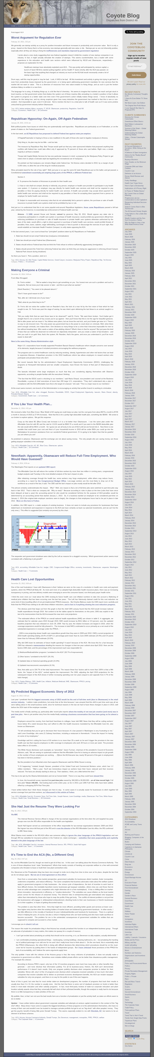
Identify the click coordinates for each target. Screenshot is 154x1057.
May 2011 (128, 604)
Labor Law (128, 935)
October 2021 (129, 286)
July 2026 (128, 232)
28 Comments (42, 110)
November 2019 (130, 338)
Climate (127, 851)
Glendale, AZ (96, 1011)
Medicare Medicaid (58, 681)
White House (108, 796)
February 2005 (130, 799)
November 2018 (130, 369)
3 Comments (33, 683)
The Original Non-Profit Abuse (135, 105)
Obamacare (55, 108)
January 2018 (129, 395)
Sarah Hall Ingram (80, 844)
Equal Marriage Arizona (133, 877)
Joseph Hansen (62, 796)
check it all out (32, 924)
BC (38, 445)
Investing (128, 932)
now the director (64, 828)
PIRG (90, 1017)
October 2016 (129, 435)
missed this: (99, 776)
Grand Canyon (60, 260)
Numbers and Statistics (133, 953)
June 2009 (128, 664)
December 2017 (130, 398)
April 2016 (128, 450)
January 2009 (129, 677)
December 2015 (130, 461)
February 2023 (130, 276)
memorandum (39, 645)
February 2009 (130, 674)
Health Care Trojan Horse (133, 183)
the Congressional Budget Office (52, 481)
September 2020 (130, 317)
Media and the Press (132, 940)
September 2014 (130, 500)
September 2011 (130, 593)
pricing (88, 681)
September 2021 (130, 289)
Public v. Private (130, 976)
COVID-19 (128, 854)
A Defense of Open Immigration (136, 152)
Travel (127, 1013)
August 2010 (129, 627)
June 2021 (128, 297)
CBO (51, 567)
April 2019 (128, 356)
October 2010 (129, 622)
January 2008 (129, 708)
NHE (67, 681)
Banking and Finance (132, 835)
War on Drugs (129, 1026)
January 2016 (129, 458)
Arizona (22, 260)
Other (127, 958)
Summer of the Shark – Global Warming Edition (135, 129)
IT (44, 108)
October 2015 (129, 466)
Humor (127, 916)
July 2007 (128, 723)
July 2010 (128, 630)
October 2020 (129, 315)
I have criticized (84, 948)
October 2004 (129, 809)
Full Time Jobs (51, 796)
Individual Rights (130, 924)
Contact (78, 26)
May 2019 (128, 354)
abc (17, 844)
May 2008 (128, 697)
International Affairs (131, 927)
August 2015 (129, 471)
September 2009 (130, 656)
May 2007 (128, 729)
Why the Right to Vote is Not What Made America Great (135, 223)
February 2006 (130, 768)
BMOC (35, 26)
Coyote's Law (129, 857)
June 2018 (128, 382)
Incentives (128, 922)
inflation (48, 681)
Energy (127, 872)
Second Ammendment (132, 992)
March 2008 (129, 703)
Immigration (129, 919)
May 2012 (128, 573)
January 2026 (129, 242)
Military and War (130, 942)
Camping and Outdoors (133, 844)
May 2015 (128, 479)
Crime (127, 859)
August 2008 (129, 690)
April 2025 (128, 265)
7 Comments (33, 571)
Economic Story (39, 796)
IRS (65, 844)
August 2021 (129, 291)
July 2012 (128, 567)
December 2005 (130, 773)
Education (128, 870)
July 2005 (128, 786)
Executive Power (131, 883)
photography (129, 961)
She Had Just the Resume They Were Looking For (45, 806)
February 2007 (130, 736)
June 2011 (128, 601)
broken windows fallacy (28, 108)
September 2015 (130, 468)
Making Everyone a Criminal (30, 270)
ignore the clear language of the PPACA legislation (89, 835)
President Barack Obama (20, 394)
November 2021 (130, 284)
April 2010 (128, 637)
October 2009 (129, 653)
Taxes (30, 846)
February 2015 (130, 487)
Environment (129, 875)
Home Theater (130, 914)
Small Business (33, 798)
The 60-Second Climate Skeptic (136, 211)
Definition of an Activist (133, 173)
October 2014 (129, 497)
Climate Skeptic (24, 26)
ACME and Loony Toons (133, 824)
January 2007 (129, 739)
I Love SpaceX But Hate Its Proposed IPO (134, 109)
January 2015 (129, 489)
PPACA (82, 681)
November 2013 (130, 526)
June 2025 (128, 260)
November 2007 (130, 713)
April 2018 (128, 388)
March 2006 (129, 765)
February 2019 (130, 362)
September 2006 (130, 749)
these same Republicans (94, 207)
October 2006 (129, 747)
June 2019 (128, 351)
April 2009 (128, 669)
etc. (126, 880)
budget (46, 567)
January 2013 (129, 552)
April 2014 (128, 513)
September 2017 (130, 406)
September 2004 (130, 812)
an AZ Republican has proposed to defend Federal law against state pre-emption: (57, 134)
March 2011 (129, 609)
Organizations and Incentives (135, 955)
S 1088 (29, 214)
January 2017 (129, 427)
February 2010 (130, 643)
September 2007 (130, 718)
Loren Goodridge (75, 796)
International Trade (131, 929)
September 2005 (130, 781)
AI (125, 827)
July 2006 (128, 755)
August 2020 (129, 320)
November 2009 (130, 651)
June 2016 (128, 445)
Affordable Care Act (27, 392)
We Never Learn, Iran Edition (135, 103)
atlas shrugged (41, 392)
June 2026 (128, 234)
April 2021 (128, 302)
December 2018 (130, 367)
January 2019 (129, 364)
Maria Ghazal (106, 392)
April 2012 (128, 575)
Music (127, 950)
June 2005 (128, 789)
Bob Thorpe (33, 260)
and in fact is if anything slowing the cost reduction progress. (90, 604)
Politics (21, 262)
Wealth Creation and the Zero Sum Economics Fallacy (135, 219)
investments (87, 567)
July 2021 (128, 294)
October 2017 (129, 403)
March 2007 (129, 734)
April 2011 (128, 606)
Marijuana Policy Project (81, 260)
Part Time (99, 796)
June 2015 (128, 476)
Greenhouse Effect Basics (134, 121)
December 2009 (130, 648)
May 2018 (128, 385)
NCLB (48, 108)
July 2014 (128, 505)
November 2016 (130, 432)
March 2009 (129, 671)
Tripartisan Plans (131, 1021)
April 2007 (128, 731)
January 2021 (129, 310)
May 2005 (128, 791)
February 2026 (130, 239)
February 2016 (130, 455)
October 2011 (129, 591)
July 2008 (128, 692)
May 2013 (128, 541)
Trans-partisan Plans (132, 1010)
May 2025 (128, 263)
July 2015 (128, 474)
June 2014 (128, 507)
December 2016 (130, 429)
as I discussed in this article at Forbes (58, 792)
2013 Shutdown (130, 819)
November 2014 (130, 494)
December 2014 (130, 492)
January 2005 (129, 802)
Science (128, 989)
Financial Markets (131, 885)
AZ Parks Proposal (64, 26)
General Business (131, 898)
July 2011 (128, 598)
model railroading (131, 945)
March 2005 (129, 796)
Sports (127, 997)
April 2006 (128, 762)
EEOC (67, 392)
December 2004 (130, 804)
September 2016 (130, 437)
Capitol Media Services (46, 260)
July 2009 (128, 661)
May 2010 (128, 635)
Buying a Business (131, 159)
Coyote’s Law (129, 171)
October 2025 (129, 250)
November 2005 (130, 776)
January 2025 (129, 273)
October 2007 (129, 716)
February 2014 (130, 518)
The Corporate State (25, 1019)
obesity (115, 392)
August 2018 (129, 377)
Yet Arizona (107, 260)
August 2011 (129, 596)
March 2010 (129, 640)
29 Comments (46, 798)
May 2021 (128, 299)
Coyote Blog (123, 15)
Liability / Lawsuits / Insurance (135, 937)
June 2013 (128, 539)
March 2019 (129, 359)
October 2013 (129, 528)
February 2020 (130, 330)
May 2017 (128, 416)
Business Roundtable (55, 392)
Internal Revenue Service (54, 844)
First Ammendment (131, 888)
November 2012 (130, 557)
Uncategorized (130, 1023)
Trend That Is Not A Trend (134, 1015)
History (127, 909)
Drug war (128, 864)
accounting (24, 567)
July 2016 (128, 442)
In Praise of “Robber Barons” (135, 191)
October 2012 (129, 560)
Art (126, 832)
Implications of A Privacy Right (135, 188)
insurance (69, 260)
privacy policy (131, 84)
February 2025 (130, 271)
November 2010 (130, 619)
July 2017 (128, 411)
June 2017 (128, 414)
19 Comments (34, 447)
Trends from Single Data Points (136, 1018)
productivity (64, 108)
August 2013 (129, 533)
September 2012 (130, 562)
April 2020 (128, 325)
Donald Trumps (51, 1017)
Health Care (31, 110)
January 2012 (129, 583)
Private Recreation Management (136, 971)
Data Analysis (130, 862)
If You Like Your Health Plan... (31, 404)
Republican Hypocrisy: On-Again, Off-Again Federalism (49, 118)
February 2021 (130, 307)
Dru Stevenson (63, 1017)
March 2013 (129, 546)
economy (40, 108)
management (73, 1017)
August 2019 (129, 346)
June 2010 (128, 632)
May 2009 (128, 666)
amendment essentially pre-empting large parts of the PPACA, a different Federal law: (57, 173)
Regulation (72, 108)
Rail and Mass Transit (132, 982)
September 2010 (130, 624)
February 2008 (130, 705)
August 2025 (129, 255)
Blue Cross (44, 445)
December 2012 (130, 554)
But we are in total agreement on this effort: (49, 875)
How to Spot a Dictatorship (134, 186)
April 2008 (128, 700)
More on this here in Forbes (27, 501)
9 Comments (30, 262)
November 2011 (130, 588)
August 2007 (129, 721)
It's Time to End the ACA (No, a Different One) (42, 854)
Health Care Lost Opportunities (32, 579)
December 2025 (130, 245)
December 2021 (130, 281)
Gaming (127, 890)
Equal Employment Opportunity (82, 392)
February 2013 (130, 549)
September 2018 (130, 375)
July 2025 (128, 258)
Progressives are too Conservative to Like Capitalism (136, 199)
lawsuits (97, 392)
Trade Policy (129, 1008)
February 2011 (130, 611)
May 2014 (128, 510)
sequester (105, 567)
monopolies (83, 1017)
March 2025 (129, 268)
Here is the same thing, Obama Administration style (32, 341)
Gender (127, 893)
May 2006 (128, 760)
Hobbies (128, 911)
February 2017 (130, 424)
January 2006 (129, 770)
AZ (27, 260)
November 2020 (130, 312)
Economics (22, 110)
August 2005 (129, 783)
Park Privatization (47, 26)
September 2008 (130, 687)
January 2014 (129, 520)
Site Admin (128, 1046)
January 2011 (129, 614)
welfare (101, 1017)
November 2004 (130, 807)
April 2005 (128, 794)
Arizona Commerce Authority (35, 1017)
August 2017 (129, 408)
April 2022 (128, 278)
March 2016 (129, 453)
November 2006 (130, 744)
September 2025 (130, 252)
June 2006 (128, 757)
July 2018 (128, 380)
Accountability (130, 822)
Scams (127, 987)
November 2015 (130, 463)
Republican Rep (96, 260)
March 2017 (129, 421)
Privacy (127, 968)
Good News (129, 901)
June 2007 (128, 726)
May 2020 (128, 323)
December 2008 (130, 679)
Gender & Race (130, 896)
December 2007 (130, 710)
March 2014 (129, 515)
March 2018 (129, 390)
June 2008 (128, 695)
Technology (129, 1002)
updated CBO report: (47, 467)
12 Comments (43, 396)
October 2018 (129, 372)
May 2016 (128, 448)
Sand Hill (80, 108)
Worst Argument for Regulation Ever (36, 37)
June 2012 (128, 570)
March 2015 (129, 484)
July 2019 (128, 349)
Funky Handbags (131, 180)
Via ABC (14, 814)
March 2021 (129, 304)
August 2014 (129, 502)
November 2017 (130, 401)
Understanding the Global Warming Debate (133, 134)
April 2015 (128, 481)
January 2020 (129, 333)
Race (126, 979)
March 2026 (129, 237)
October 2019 (129, 341)
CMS (33, 681)
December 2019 (130, 336)
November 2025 (130, 247)
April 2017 (128, 419)
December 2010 (130, 617)
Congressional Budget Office (64, 567)
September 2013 (130, 531)
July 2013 (128, 536)
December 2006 (130, 742)
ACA (17, 108)
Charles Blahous (25, 681)
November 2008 (130, 682)
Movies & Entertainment (133, 948)
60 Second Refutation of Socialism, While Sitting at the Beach (135, 148)
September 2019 (130, 343)
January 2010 (129, 645)
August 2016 (129, 440)
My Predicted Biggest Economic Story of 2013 (42, 691)
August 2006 (129, 752)
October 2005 (129, 778)
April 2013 (128, 544)
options (60, 445)
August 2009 (129, 658)
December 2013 (130, 523)
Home (13, 26)
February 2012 (130, 580)
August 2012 (129, 565)
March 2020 (129, 328)
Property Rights (130, 974)
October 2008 (129, 684)
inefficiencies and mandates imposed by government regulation (72, 51)
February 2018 (130, 393)
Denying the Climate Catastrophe (132, 118)
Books (127, 842)
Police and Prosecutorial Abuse (136, 963)
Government (22, 396)
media (84, 796)
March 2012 (129, 578)
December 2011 (130, 586)
